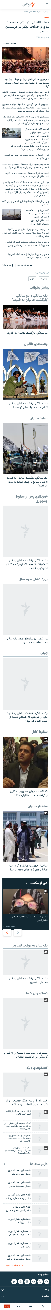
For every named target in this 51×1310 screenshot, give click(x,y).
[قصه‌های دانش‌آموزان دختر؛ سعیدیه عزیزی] (40, 1185)
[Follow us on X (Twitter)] (40, 1281)
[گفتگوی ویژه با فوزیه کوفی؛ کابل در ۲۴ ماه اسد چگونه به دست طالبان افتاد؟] (40, 1126)
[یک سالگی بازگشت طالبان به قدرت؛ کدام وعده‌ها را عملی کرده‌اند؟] (25, 374)
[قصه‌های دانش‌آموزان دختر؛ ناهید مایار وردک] (40, 1258)
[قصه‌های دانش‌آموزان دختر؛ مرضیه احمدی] (40, 1233)
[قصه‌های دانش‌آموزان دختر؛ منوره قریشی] (40, 1173)
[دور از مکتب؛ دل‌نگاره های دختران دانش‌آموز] (25, 901)
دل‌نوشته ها (39, 1164)
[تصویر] (30, 1306)
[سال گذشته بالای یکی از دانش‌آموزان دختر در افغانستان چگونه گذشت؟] (40, 1150)
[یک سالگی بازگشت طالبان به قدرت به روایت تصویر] (25, 962)
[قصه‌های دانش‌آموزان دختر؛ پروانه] (40, 1221)
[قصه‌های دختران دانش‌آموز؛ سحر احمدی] (40, 1209)
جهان (46, 17)
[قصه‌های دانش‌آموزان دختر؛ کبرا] (40, 1246)
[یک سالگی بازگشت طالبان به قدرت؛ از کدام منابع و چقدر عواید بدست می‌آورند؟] (25, 448)
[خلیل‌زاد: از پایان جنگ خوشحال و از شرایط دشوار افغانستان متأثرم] (25, 1085)
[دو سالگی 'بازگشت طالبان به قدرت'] (25, 317)
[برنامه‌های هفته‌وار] (18, 1306)
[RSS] (14, 1281)
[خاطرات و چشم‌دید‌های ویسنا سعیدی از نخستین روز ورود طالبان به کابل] (40, 1138)
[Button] (9, 43)
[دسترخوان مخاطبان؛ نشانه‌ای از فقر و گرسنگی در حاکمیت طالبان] (25, 1023)
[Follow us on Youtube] (33, 1281)
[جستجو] (43, 1306)
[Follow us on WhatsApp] (20, 1281)
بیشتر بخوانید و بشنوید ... (13, 1265)
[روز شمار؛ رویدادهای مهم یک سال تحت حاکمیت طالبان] (25, 609)
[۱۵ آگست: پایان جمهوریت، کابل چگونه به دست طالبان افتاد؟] (25, 762)
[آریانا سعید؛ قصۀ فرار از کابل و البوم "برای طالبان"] (40, 1114)
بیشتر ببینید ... (9, 926)
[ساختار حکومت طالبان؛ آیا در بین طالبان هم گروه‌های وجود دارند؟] (25, 836)
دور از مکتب (39, 883)
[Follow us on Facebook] (46, 1281)
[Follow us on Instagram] (27, 1281)
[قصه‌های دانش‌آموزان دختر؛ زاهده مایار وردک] (40, 1197)
